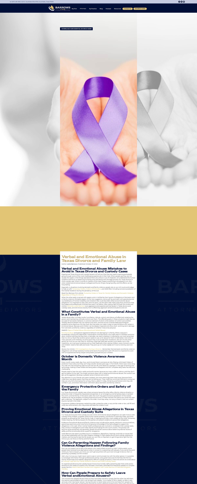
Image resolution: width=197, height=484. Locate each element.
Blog (101, 8)
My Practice (93, 8)
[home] (58, 8)
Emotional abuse (68, 333)
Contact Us (127, 8)
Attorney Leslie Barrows (75, 306)
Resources (117, 8)
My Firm (74, 8)
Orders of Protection (93, 289)
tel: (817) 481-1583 (15, 1)
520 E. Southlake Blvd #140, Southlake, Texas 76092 (37, 1)
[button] (74, 9)
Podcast (108, 8)
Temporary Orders (78, 289)
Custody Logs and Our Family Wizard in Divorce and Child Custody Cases (89, 461)
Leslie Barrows (72, 264)
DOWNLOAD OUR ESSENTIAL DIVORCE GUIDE (77, 29)
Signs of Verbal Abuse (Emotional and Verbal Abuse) (86, 330)
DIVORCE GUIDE (140, 8)
